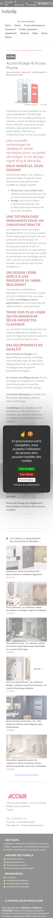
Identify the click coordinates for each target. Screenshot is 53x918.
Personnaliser (26, 479)
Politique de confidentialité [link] (26, 485)
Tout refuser (26, 474)
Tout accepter (26, 468)
